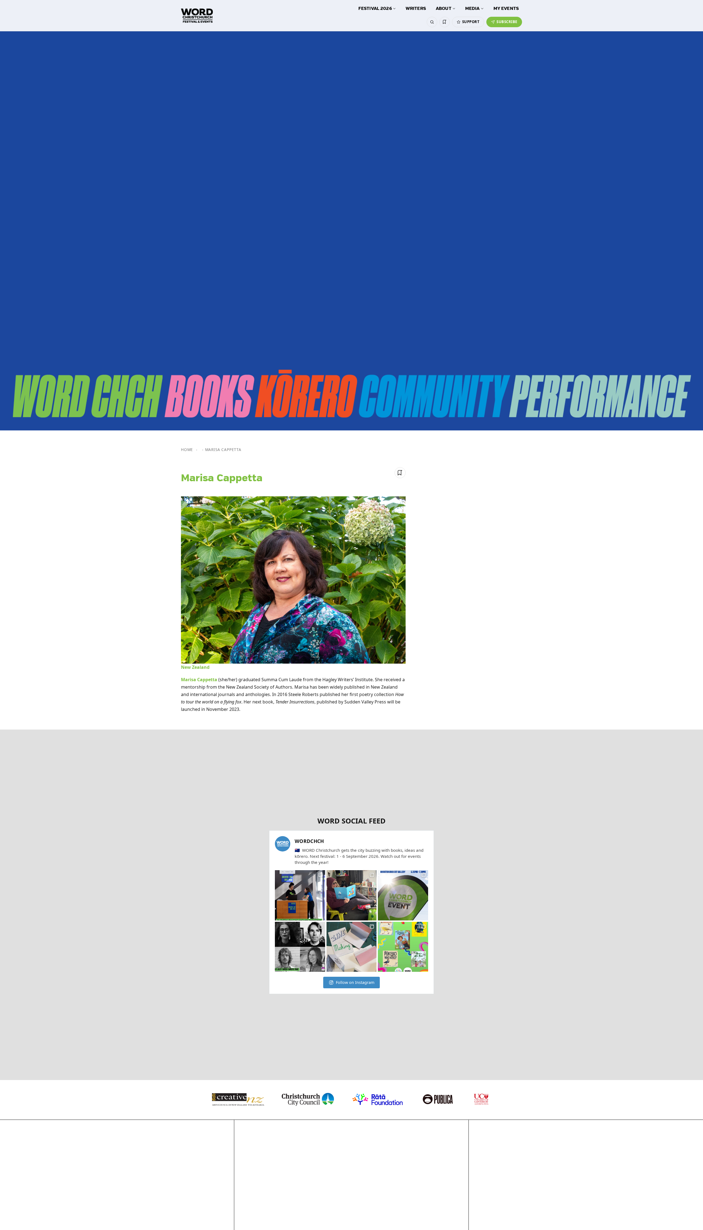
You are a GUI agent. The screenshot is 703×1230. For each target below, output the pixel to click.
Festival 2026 (375, 8)
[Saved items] (444, 22)
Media (472, 8)
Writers (416, 8)
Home (187, 449)
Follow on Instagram (355, 982)
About (443, 8)
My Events (506, 8)
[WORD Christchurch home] (197, 16)
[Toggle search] (432, 22)
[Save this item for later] (400, 472)
